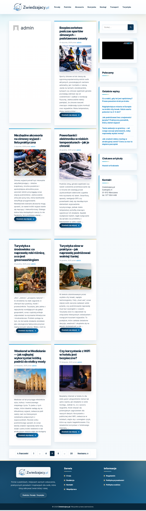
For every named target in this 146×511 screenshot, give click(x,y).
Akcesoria (79, 7)
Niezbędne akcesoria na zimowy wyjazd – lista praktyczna (28, 139)
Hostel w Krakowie (110, 166)
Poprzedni (22, 453)
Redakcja (70, 480)
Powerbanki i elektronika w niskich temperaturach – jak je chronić (74, 141)
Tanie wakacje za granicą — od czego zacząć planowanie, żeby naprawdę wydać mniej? (116, 130)
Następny (83, 453)
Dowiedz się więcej (69, 115)
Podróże (67, 7)
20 (72, 453)
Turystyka (126, 7)
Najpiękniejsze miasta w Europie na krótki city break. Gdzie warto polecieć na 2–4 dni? (116, 109)
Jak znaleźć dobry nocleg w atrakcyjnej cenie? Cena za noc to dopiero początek (117, 141)
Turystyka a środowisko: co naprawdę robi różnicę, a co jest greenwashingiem (29, 253)
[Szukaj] (131, 27)
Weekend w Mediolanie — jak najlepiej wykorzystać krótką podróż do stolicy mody (30, 356)
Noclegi (103, 7)
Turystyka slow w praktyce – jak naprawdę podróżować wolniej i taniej (75, 251)
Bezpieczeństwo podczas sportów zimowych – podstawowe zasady (73, 33)
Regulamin (110, 476)
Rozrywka (92, 7)
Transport (114, 7)
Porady (57, 7)
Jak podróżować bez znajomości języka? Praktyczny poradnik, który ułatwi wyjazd (116, 120)
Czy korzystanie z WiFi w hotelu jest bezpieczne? (74, 354)
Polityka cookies (113, 485)
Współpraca (71, 489)
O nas (68, 476)
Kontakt (69, 485)
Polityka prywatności (115, 480)
